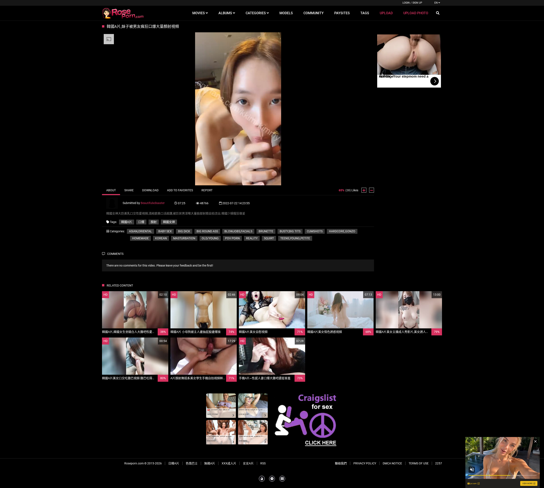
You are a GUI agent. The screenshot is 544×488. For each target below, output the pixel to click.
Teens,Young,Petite (295, 238)
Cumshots (315, 231)
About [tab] (111, 190)
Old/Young (210, 238)
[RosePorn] (123, 13)
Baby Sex (165, 231)
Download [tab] (150, 190)
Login (406, 2)
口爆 (141, 222)
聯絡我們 (341, 463)
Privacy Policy (364, 463)
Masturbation (184, 238)
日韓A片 (173, 463)
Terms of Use (419, 463)
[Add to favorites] (155, 294)
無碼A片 (209, 463)
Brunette (266, 231)
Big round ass (207, 231)
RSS (263, 463)
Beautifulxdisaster (153, 202)
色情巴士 (192, 463)
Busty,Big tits (290, 231)
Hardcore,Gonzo (342, 231)
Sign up (417, 2)
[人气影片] (262, 479)
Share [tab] (129, 190)
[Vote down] (371, 190)
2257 (438, 463)
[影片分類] (282, 479)
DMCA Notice (392, 463)
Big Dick (184, 231)
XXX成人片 (229, 463)
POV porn (232, 238)
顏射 (154, 222)
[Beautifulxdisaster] (114, 202)
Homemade (140, 238)
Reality (252, 238)
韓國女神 (169, 222)
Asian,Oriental (140, 231)
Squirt (269, 238)
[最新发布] (272, 479)
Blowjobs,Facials (238, 231)
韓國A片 (126, 222)
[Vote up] (363, 190)
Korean (161, 238)
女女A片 (248, 463)
